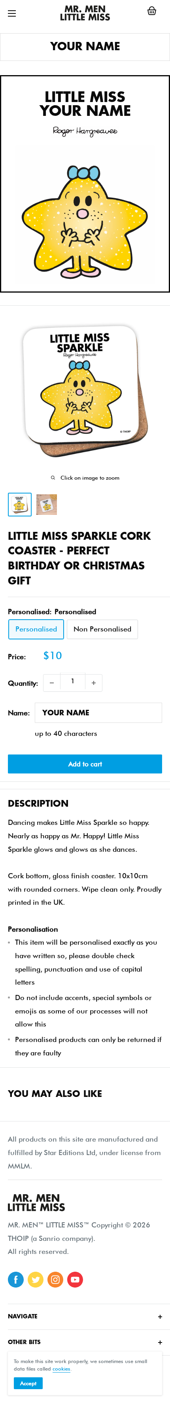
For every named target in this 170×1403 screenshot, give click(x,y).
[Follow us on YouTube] (75, 1280)
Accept (28, 1383)
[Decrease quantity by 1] (51, 683)
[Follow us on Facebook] (16, 1280)
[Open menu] (12, 13)
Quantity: (23, 683)
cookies (61, 1368)
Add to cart (85, 764)
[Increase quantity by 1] (93, 683)
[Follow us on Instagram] (55, 1280)
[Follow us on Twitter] (35, 1280)
